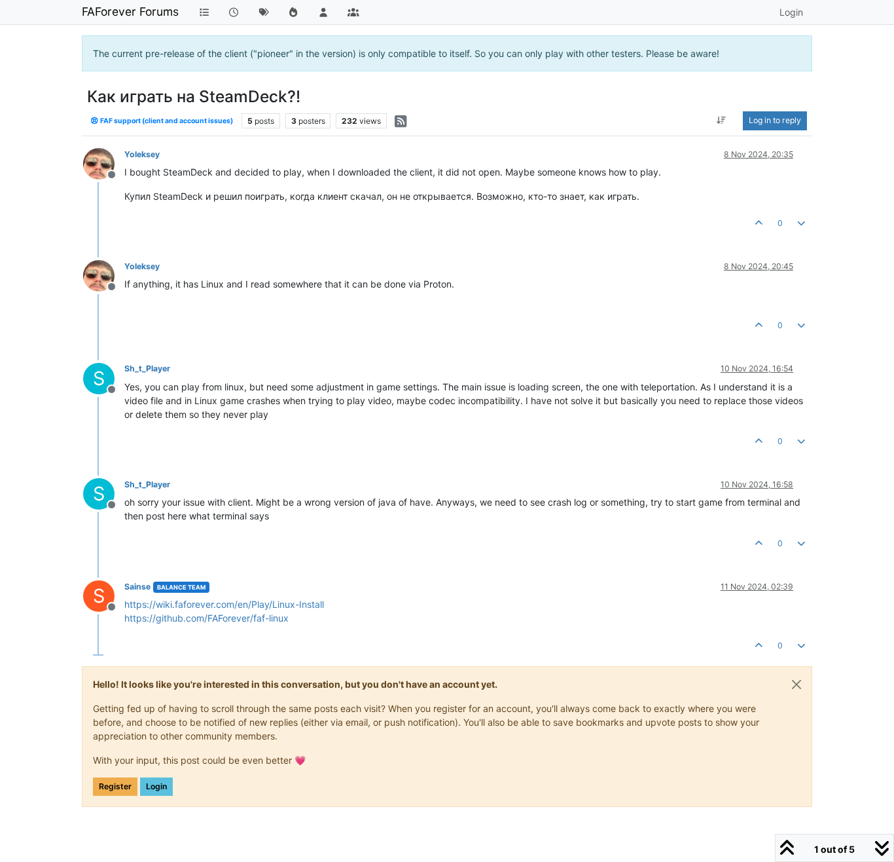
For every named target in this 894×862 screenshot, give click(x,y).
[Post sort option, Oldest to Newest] (721, 120)
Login (156, 786)
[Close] (796, 684)
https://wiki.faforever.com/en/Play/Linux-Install (224, 604)
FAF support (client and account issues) (166, 121)
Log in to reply (775, 120)
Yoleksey (142, 154)
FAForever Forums (130, 11)
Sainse (137, 586)
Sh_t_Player (147, 368)
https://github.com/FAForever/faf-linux (206, 618)
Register (115, 786)
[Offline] (103, 162)
